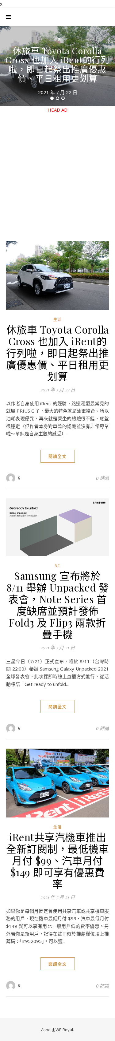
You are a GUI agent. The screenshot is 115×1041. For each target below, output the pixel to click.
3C (57, 565)
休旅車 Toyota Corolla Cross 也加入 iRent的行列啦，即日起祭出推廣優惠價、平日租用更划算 (57, 64)
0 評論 (102, 478)
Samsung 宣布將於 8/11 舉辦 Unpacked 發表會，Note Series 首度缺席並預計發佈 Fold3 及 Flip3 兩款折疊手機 (57, 605)
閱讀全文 (57, 456)
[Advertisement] (57, 171)
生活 (57, 40)
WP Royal (64, 1029)
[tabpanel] (57, 66)
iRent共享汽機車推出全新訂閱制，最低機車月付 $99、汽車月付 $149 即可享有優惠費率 (57, 860)
